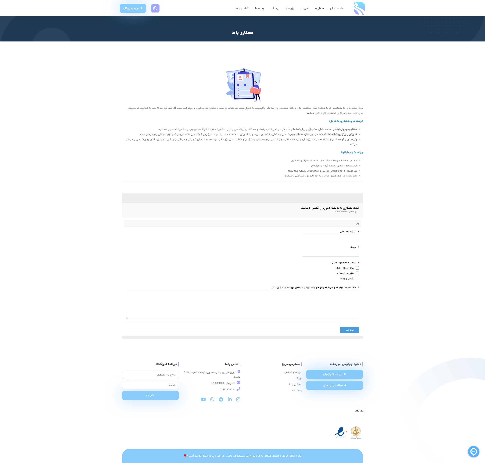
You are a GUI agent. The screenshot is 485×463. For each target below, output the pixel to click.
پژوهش (289, 8)
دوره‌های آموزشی (293, 372)
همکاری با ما (295, 384)
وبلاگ (275, 8)
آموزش (304, 8)
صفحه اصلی (337, 8)
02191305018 (227, 389)
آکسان (190, 456)
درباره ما (260, 8)
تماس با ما (242, 8)
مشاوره (319, 8)
